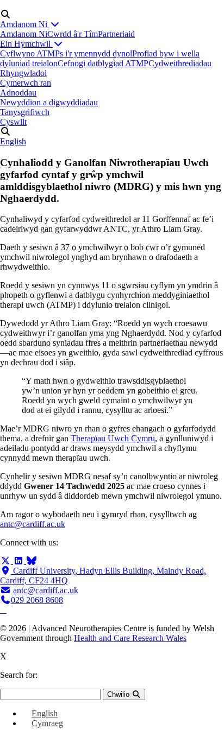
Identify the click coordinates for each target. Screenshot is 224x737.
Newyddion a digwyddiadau (49, 102)
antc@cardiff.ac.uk (32, 524)
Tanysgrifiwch (24, 112)
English (13, 141)
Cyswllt (13, 121)
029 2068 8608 (37, 600)
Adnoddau (18, 92)
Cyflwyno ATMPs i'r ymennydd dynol (66, 53)
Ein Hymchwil (26, 43)
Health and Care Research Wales (130, 638)
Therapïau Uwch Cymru (113, 438)
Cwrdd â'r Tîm (72, 34)
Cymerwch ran (25, 82)
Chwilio (119, 694)
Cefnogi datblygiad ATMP (103, 63)
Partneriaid (116, 34)
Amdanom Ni (24, 24)
